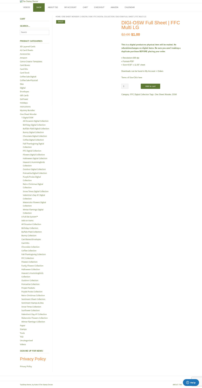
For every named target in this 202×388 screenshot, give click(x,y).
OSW (174, 94)
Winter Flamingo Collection (33, 321)
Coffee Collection (28, 250)
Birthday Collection (29, 228)
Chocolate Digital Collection (35, 136)
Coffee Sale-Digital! (28, 76)
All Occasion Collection (31, 224)
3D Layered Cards (27, 46)
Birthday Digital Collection (34, 125)
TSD (21, 336)
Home (58, 16)
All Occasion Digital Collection (36, 121)
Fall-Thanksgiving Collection (33, 254)
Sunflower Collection (30, 310)
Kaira (36, 384)
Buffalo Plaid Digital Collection (36, 128)
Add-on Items (27, 220)
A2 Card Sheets (26, 50)
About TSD (53, 7)
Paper (22, 325)
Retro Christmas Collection (33, 295)
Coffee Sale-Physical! (29, 80)
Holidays (24, 102)
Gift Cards (24, 95)
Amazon (114, 7)
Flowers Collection (29, 261)
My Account (70, 7)
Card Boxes (25, 65)
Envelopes (24, 91)
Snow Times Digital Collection (36, 191)
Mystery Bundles (27, 110)
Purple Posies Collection (31, 291)
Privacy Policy (26, 366)
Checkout (99, 7)
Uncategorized (26, 340)
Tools (22, 333)
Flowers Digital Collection (34, 154)
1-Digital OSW (86, 16)
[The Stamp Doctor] (29, 1)
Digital (22, 87)
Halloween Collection (30, 269)
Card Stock (24, 72)
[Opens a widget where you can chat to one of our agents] (191, 383)
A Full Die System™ (29, 216)
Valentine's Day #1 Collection (34, 314)
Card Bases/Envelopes (31, 239)
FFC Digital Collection (104, 16)
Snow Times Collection (31, 306)
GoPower (24, 99)
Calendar (130, 7)
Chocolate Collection (30, 247)
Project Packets (28, 288)
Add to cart (150, 86)
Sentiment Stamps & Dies (32, 303)
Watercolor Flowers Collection (34, 318)
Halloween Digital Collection (35, 158)
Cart (85, 7)
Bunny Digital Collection (33, 132)
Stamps (23, 329)
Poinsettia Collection (30, 284)
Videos (26, 7)
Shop (38, 7)
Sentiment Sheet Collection (33, 299)
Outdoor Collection (29, 280)
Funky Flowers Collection (32, 265)
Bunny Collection (28, 235)
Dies (22, 84)
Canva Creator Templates (31, 61)
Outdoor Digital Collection (34, 169)
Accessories (25, 54)
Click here (138, 77)
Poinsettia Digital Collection (35, 173)
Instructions (25, 106)
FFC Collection (27, 258)
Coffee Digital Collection (33, 139)
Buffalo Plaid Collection (31, 231)
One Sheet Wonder (70, 16)
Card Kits (24, 69)
